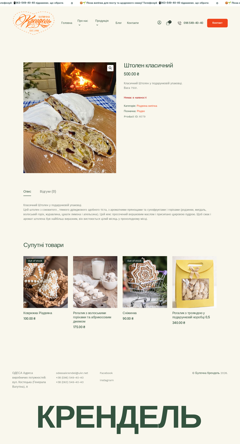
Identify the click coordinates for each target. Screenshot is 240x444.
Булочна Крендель (207, 373)
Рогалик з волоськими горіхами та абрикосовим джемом (92, 317)
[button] (110, 68)
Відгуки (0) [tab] (48, 191)
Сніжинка (130, 313)
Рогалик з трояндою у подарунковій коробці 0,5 (191, 315)
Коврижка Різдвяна (37, 313)
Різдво (141, 111)
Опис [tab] (27, 191)
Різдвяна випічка (147, 105)
